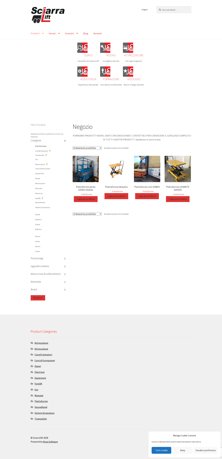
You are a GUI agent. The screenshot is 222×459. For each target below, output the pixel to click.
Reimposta (37, 298)
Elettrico (38, 219)
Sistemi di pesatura (42, 207)
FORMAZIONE (111, 79)
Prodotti (35, 33)
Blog (85, 33)
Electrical (38, 193)
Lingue (145, 9)
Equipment (39, 173)
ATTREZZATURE (133, 55)
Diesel (37, 178)
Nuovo (37, 236)
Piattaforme (86, 194)
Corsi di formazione (42, 168)
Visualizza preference (206, 450)
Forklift (37, 198)
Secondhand (40, 202)
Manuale (38, 188)
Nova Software (50, 441)
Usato (37, 241)
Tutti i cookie (161, 450)
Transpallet (39, 155)
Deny (182, 450)
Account (97, 33)
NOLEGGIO (133, 79)
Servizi (52, 33)
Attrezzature (40, 164)
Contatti (69, 33)
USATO (88, 55)
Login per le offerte (86, 199)
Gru (36, 159)
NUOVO (111, 55)
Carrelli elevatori (41, 151)
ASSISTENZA (88, 79)
